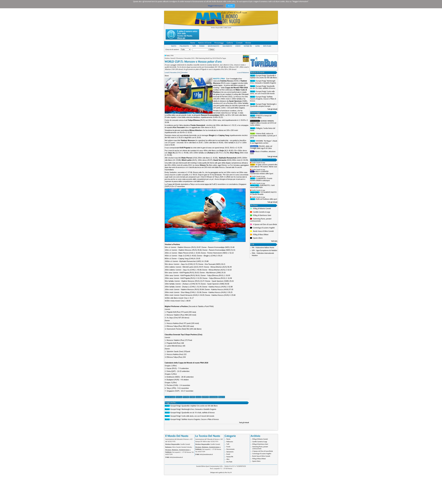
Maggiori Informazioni (215, 6)
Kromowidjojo (213, 397)
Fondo (201, 46)
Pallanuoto (184, 46)
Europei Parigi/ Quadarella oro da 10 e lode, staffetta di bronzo (193, 412)
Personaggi (219, 43)
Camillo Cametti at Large (258, 162)
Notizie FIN (248, 46)
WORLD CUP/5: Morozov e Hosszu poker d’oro (193, 61)
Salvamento (227, 46)
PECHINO (186, 397)
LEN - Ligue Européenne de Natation (264, 250)
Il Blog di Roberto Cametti (262, 208)
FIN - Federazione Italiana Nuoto (263, 247)
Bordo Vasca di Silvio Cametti (263, 231)
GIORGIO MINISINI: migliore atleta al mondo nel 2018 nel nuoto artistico (263, 123)
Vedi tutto (274, 241)
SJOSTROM (205, 397)
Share (167, 76)
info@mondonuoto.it (176, 457)
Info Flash (267, 46)
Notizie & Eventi (204, 43)
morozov (198, 397)
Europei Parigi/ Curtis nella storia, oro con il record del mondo (192, 416)
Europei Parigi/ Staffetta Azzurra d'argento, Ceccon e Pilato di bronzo (195, 419)
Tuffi (194, 46)
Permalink (185, 72)
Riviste (248, 43)
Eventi (238, 46)
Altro (257, 46)
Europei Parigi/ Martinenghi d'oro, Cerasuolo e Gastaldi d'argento (193, 409)
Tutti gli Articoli (244, 422)
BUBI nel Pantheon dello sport (266, 199)
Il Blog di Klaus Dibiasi (260, 234)
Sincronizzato (213, 46)
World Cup (179, 397)
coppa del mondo (170, 397)
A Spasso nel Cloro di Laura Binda (265, 224)
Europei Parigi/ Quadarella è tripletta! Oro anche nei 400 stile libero (194, 406)
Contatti (239, 43)
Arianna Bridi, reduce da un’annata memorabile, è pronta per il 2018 (263, 136)
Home (192, 43)
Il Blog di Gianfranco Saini (262, 215)
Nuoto (173, 46)
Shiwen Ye (221, 397)
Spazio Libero (258, 238)
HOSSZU (192, 397)
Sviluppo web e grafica (216, 472)
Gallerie (230, 43)
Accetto (230, 6)
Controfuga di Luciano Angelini (264, 228)
